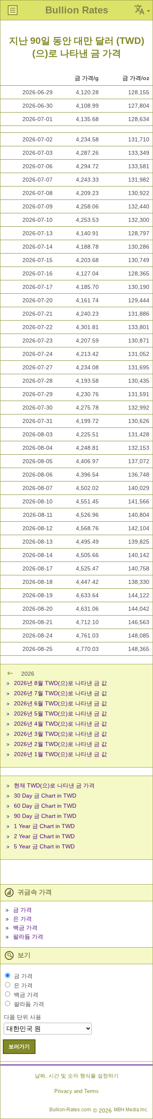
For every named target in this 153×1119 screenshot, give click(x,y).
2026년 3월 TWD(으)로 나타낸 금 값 (60, 734)
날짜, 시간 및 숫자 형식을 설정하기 (77, 1076)
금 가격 (22, 909)
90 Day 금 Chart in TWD (45, 816)
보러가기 (19, 1046)
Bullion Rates (76, 9)
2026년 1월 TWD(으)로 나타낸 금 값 (60, 754)
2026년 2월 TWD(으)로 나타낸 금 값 (60, 744)
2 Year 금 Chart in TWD (44, 836)
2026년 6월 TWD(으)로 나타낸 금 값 (60, 703)
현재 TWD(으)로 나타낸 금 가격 (54, 785)
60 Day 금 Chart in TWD (45, 805)
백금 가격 (25, 927)
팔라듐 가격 (28, 936)
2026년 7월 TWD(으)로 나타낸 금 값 (60, 693)
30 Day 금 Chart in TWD (45, 795)
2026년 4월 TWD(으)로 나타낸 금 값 (60, 723)
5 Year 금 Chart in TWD (44, 846)
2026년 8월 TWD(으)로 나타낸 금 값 (60, 683)
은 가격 (22, 918)
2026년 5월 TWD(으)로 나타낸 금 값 (60, 713)
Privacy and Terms (76, 1091)
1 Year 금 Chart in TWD (44, 826)
